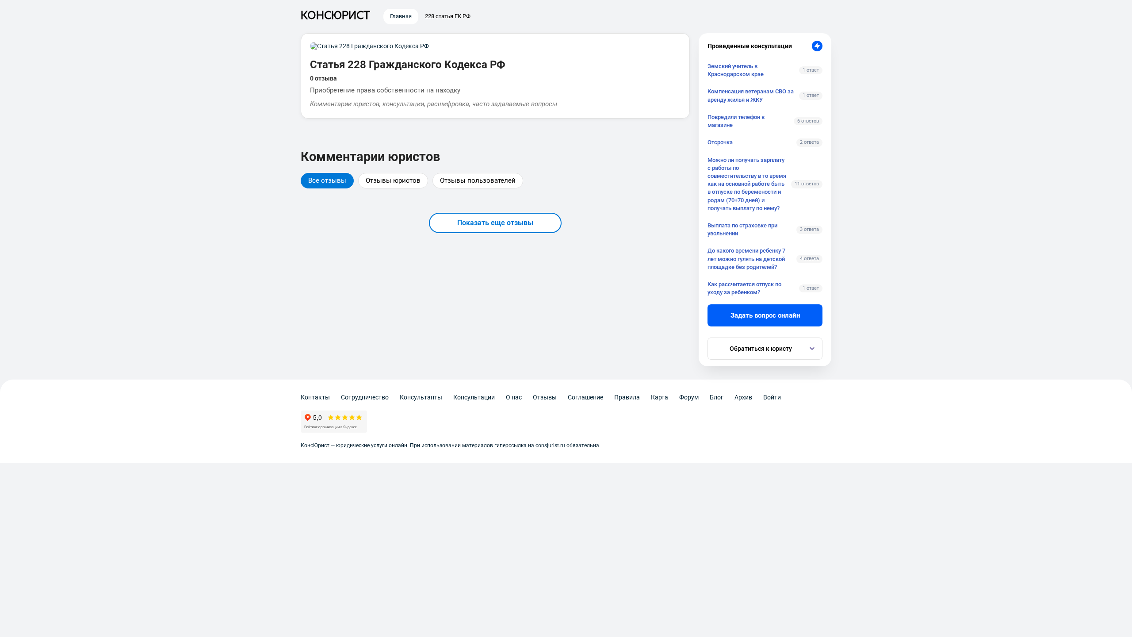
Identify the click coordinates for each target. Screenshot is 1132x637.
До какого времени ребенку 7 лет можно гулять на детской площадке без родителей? (746, 258)
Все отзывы (327, 180)
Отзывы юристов (393, 180)
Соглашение (585, 397)
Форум (689, 397)
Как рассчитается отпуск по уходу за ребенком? (744, 288)
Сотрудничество (365, 397)
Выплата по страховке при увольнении (742, 229)
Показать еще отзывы (495, 223)
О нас (514, 397)
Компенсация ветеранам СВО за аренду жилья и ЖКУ (751, 95)
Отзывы (545, 397)
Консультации (474, 397)
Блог (716, 397)
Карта (659, 397)
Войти (772, 397)
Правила (627, 397)
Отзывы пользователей (478, 180)
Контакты (315, 397)
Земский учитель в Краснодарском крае (736, 70)
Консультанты (421, 397)
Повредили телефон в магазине (736, 121)
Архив (743, 397)
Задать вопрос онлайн (765, 315)
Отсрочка (720, 142)
